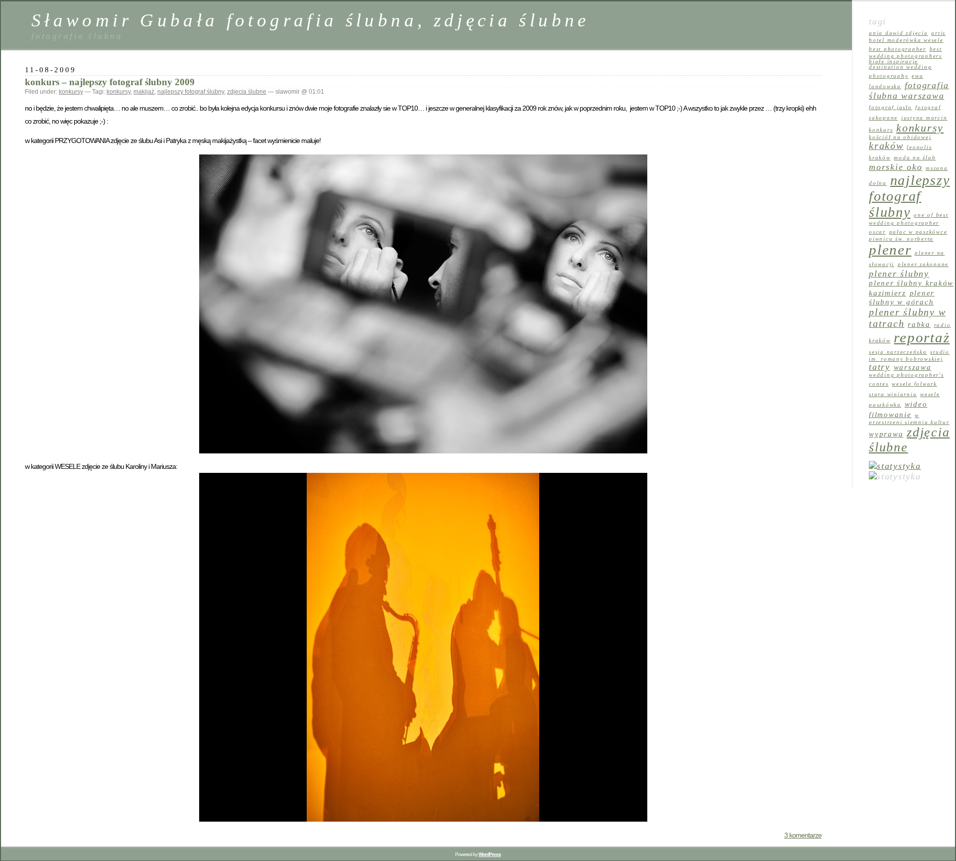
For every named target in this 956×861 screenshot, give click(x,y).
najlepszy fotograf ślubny (190, 91)
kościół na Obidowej (900, 137)
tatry (879, 367)
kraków (886, 145)
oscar (877, 232)
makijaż (143, 91)
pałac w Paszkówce (918, 232)
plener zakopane (923, 264)
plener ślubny (899, 274)
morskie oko (895, 167)
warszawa (913, 367)
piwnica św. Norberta (901, 239)
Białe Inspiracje (893, 61)
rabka (919, 324)
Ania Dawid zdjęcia (898, 33)
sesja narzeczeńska (898, 352)
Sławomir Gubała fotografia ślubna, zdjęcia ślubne (310, 20)
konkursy (71, 91)
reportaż (922, 337)
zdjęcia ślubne (246, 91)
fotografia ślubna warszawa (909, 90)
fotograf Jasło (890, 107)
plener (890, 250)
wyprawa (886, 434)
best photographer (897, 49)
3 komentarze (803, 835)
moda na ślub (915, 157)
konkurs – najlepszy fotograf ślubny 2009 (110, 82)
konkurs (881, 130)
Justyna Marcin (924, 118)
